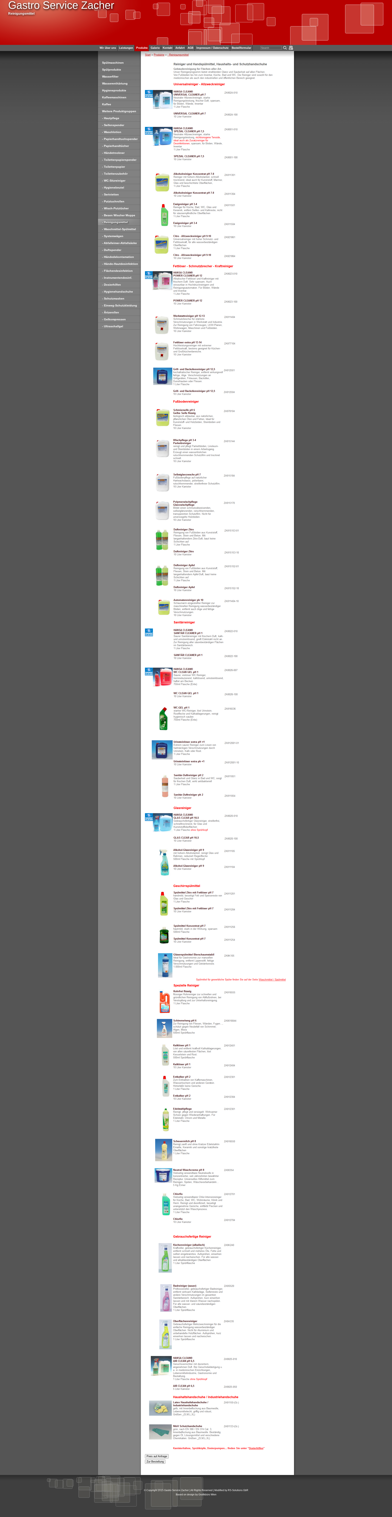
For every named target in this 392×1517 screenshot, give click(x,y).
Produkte (159, 54)
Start (148, 54)
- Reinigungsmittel (178, 54)
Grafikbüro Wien (207, 1494)
